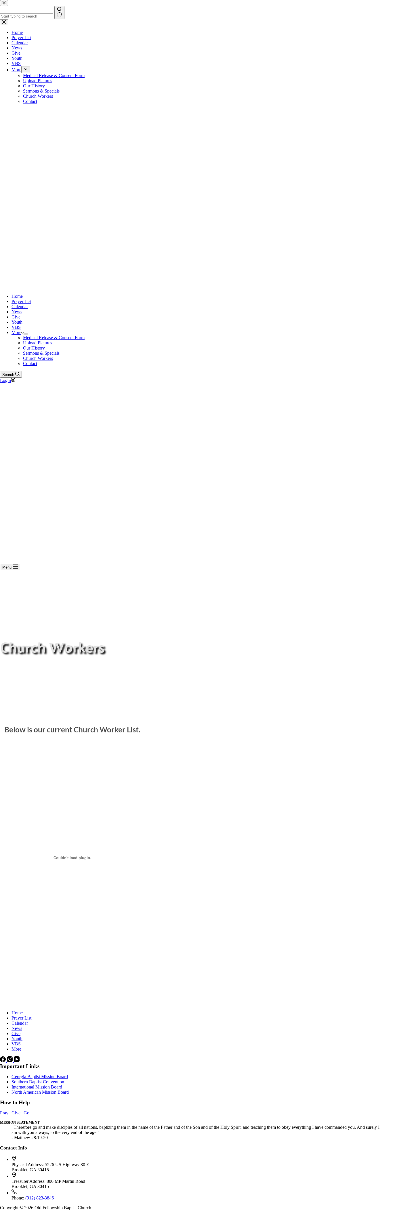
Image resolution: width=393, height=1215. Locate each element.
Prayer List (21, 301)
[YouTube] (17, 1060)
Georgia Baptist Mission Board (40, 1076)
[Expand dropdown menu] (26, 334)
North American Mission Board (40, 1092)
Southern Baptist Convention (38, 1081)
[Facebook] (3, 1060)
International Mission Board (37, 1087)
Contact (30, 363)
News (17, 311)
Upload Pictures (37, 342)
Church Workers (38, 358)
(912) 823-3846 (39, 1197)
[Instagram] (10, 1060)
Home (17, 296)
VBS (16, 327)
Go (26, 1112)
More (16, 332)
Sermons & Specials (41, 353)
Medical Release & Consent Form (54, 337)
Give (16, 316)
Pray (4, 1112)
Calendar (20, 306)
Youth (17, 322)
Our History (34, 348)
